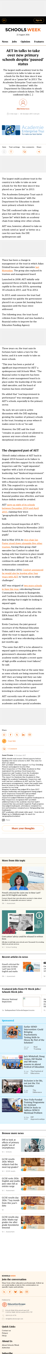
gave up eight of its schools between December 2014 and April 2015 (20, 508)
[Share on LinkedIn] (23, 735)
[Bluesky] (15, 1292)
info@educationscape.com (14, 1319)
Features (39, 41)
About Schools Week (10, 1345)
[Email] (27, 1292)
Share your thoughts (23, 828)
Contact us (6, 1331)
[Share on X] (17, 735)
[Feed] (4, 1292)
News (5, 41)
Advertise (6, 1348)
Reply (8, 820)
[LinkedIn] (21, 1292)
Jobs (14, 41)
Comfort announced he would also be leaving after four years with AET (22, 573)
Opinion (25, 41)
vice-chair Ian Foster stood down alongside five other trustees (22, 543)
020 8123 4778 (11, 1315)
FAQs (4, 1336)
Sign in (39, 20)
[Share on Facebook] (10, 735)
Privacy (5, 1333)
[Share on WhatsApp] (4, 735)
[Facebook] (10, 1292)
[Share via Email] (29, 735)
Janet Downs (7, 755)
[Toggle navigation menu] (4, 20)
